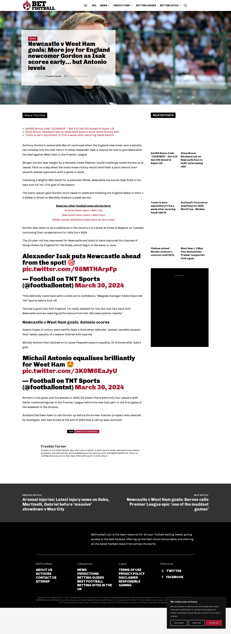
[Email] (123, 115)
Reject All (196, 623)
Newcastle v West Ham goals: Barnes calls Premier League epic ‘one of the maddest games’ (168, 504)
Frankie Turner (53, 76)
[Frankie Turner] (31, 76)
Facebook (174, 577)
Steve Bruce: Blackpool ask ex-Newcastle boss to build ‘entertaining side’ (72, 131)
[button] (185, 5)
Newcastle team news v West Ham (83, 215)
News (33, 38)
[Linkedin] (110, 115)
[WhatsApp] (104, 115)
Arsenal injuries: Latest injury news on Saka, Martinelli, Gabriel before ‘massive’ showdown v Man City (65, 504)
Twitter (173, 571)
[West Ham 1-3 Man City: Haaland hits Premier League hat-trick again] (195, 232)
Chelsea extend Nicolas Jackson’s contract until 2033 (162, 252)
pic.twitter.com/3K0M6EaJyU (69, 371)
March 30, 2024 (99, 285)
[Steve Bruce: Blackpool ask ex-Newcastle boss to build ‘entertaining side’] (195, 136)
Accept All (213, 623)
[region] (196, 613)
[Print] (129, 115)
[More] (141, 115)
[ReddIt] (117, 115)
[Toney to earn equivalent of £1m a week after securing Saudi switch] (165, 186)
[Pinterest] (98, 115)
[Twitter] (92, 115)
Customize (179, 623)
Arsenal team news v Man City (83, 210)
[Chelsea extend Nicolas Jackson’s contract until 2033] (165, 232)
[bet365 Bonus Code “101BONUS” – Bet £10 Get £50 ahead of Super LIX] (165, 136)
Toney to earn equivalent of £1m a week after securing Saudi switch (69, 135)
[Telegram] (135, 115)
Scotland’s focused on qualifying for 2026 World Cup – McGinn (194, 206)
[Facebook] (86, 115)
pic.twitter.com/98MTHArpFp (69, 269)
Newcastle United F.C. (87, 432)
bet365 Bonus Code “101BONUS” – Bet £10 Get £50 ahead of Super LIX (69, 128)
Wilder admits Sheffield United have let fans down (83, 219)
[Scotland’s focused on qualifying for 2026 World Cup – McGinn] (195, 186)
